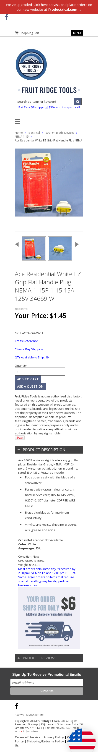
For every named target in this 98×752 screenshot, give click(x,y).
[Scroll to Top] (91, 705)
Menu (77, 33)
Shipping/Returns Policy (45, 741)
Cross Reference (26, 341)
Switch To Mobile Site (29, 715)
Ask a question (30, 386)
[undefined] (49, 188)
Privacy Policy (54, 737)
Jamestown (32, 731)
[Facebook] (6, 17)
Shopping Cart (29, 33)
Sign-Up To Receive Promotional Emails (46, 674)
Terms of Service (27, 737)
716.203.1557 (62, 727)
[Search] (78, 101)
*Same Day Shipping (29, 349)
